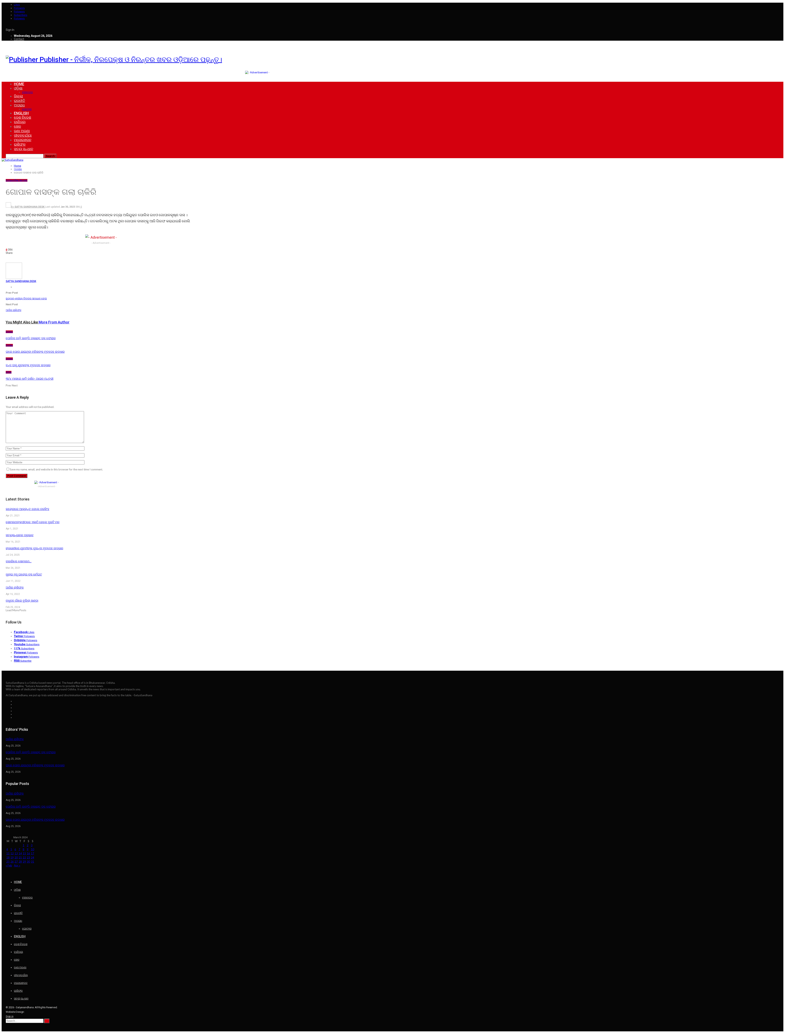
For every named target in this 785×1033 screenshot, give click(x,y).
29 (24, 861)
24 (32, 857)
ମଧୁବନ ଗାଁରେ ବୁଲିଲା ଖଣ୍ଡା (22, 600)
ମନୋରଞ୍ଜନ (22, 140)
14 (20, 853)
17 (32, 853)
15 (24, 853)
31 (32, 861)
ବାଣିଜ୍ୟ (20, 122)
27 (16, 861)
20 (16, 857)
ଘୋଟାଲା (26, 109)
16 (28, 853)
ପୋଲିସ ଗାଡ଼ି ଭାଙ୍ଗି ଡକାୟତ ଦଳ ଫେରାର (31, 752)
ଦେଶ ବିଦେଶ (22, 117)
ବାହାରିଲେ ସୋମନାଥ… (18, 561)
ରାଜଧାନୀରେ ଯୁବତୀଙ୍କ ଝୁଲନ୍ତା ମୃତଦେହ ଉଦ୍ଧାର (34, 548)
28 (20, 861)
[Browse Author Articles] (14, 278)
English (21, 113)
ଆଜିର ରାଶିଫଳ (13, 310)
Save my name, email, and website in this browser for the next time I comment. (56, 469)
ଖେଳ (17, 126)
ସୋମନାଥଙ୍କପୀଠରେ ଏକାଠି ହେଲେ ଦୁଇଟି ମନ (32, 522)
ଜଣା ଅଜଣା (22, 131)
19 (12, 857)
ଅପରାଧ (19, 105)
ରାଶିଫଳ (20, 144)
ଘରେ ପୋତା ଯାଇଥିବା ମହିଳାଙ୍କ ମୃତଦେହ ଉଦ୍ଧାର (35, 765)
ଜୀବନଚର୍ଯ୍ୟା (23, 135)
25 (8, 861)
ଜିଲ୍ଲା (18, 96)
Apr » (17, 865)
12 (12, 853)
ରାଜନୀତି (19, 100)
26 (12, 861)
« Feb (9, 865)
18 (8, 857)
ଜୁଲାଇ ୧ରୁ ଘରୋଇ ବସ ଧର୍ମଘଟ (24, 574)
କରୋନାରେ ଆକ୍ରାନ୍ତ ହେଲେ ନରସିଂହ (27, 509)
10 (32, 849)
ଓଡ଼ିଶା (18, 88)
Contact (19, 39)
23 (28, 857)
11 (8, 853)
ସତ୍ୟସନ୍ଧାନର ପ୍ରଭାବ (20, 535)
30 (28, 861)
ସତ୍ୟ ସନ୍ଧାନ (23, 149)
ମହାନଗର (27, 92)
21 (20, 857)
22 (24, 857)
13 (16, 853)
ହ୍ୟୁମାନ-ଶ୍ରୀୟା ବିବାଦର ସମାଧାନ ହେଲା (26, 298)
